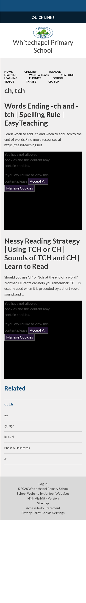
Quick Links (43, 17)
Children (30, 71)
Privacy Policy (31, 513)
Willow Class (39, 74)
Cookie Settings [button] (53, 513)
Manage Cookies (19, 188)
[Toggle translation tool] (69, 5)
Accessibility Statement (43, 508)
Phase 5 (31, 81)
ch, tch (53, 81)
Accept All (38, 181)
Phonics (35, 78)
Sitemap (43, 503)
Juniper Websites (56, 493)
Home (8, 71)
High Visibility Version (43, 498)
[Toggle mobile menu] (5, 5)
